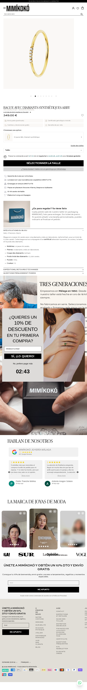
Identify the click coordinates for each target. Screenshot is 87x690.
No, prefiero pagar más (23, 364)
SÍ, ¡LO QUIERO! (22, 356)
